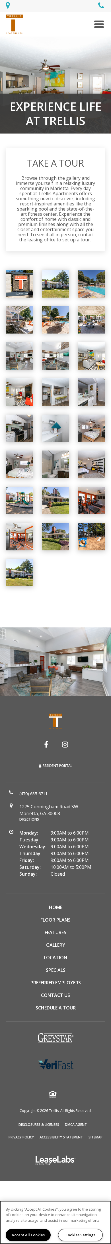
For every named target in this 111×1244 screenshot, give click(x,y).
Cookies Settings (80, 1234)
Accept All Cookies (28, 1234)
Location (55, 957)
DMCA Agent (76, 1124)
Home (55, 907)
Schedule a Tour (56, 1008)
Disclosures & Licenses (38, 1124)
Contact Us (55, 995)
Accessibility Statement (61, 1137)
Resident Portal (57, 765)
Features (55, 932)
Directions (29, 819)
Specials (55, 970)
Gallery (55, 945)
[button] (46, 744)
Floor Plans (55, 920)
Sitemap (95, 1137)
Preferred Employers (55, 983)
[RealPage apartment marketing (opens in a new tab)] (55, 1161)
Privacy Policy (21, 1137)
